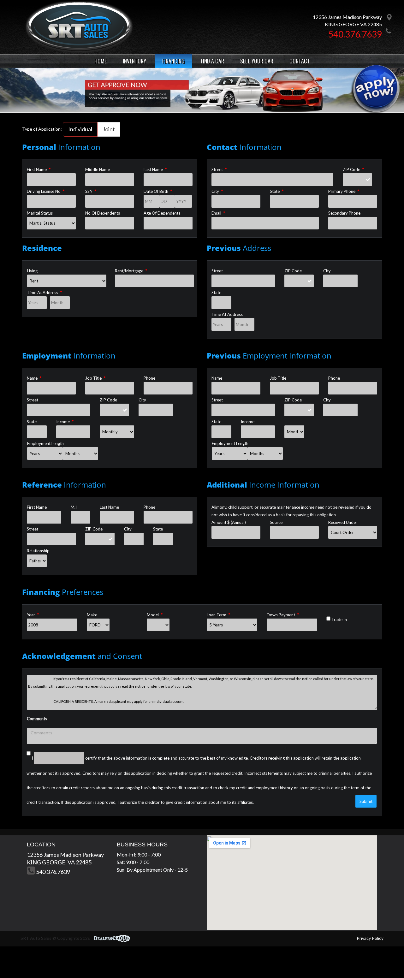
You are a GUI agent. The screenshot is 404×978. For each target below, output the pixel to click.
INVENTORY (134, 61)
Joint (109, 129)
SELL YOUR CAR (256, 61)
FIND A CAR (212, 61)
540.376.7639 (355, 34)
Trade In (339, 619)
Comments (37, 718)
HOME (100, 61)
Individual (80, 129)
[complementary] (385, 959)
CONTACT (299, 61)
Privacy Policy (370, 938)
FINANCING (173, 61)
